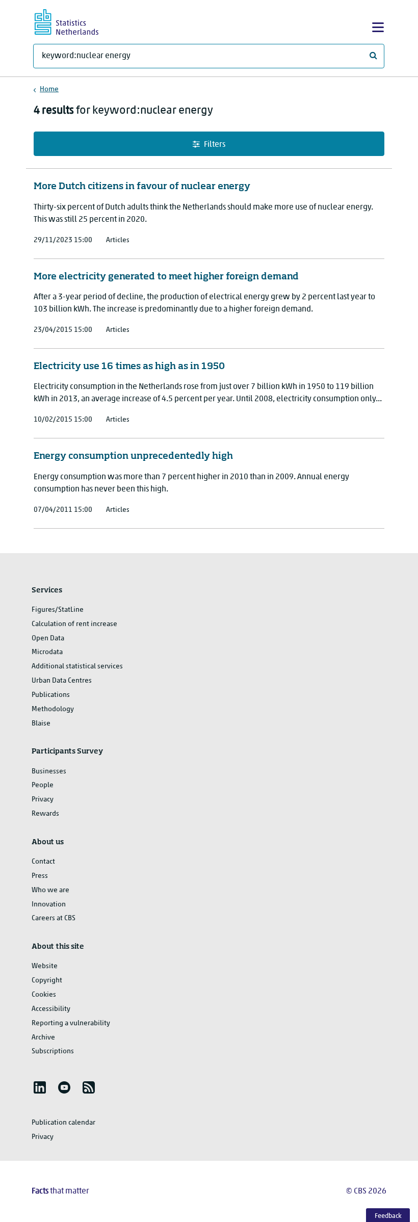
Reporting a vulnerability (71, 1023)
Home (49, 89)
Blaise (41, 723)
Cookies (44, 995)
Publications (51, 695)
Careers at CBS (53, 918)
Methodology (53, 709)
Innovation (49, 904)
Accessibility (51, 1009)
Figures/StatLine (58, 610)
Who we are (50, 890)
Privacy (43, 799)
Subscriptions (53, 1051)
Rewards (45, 814)
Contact (43, 862)
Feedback (388, 1216)
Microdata (47, 652)
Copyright (47, 980)
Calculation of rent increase (74, 624)
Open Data (48, 638)
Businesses (49, 771)
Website (45, 966)
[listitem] (40, 1087)
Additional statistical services (77, 666)
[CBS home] (75, 20)
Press (40, 876)
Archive (43, 1037)
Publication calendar (63, 1123)
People (43, 785)
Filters (214, 145)
